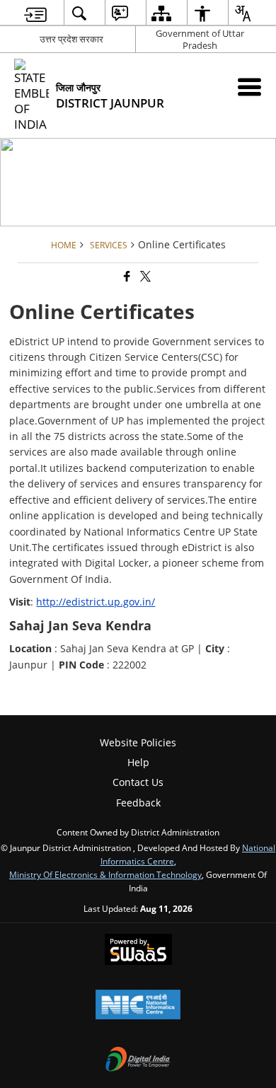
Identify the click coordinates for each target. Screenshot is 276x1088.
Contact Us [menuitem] (138, 782)
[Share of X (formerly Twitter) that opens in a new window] (144, 277)
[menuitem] (35, 13)
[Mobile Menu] (249, 86)
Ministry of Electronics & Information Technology (105, 874)
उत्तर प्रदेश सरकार (71, 39)
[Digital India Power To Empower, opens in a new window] (138, 1060)
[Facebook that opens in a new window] (126, 277)
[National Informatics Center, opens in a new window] (138, 1006)
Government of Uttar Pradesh (200, 39)
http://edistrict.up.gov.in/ (95, 601)
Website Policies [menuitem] (138, 742)
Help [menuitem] (138, 762)
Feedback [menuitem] (138, 802)
